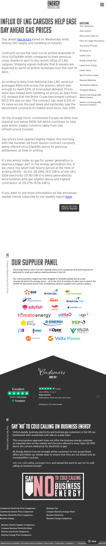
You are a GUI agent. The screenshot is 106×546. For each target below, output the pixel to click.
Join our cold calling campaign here (32, 463)
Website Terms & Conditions (10, 543)
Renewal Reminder (88, 80)
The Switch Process (88, 46)
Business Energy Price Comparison (16, 535)
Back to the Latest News (69, 207)
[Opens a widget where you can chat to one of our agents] (92, 541)
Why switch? (86, 31)
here (69, 196)
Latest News (85, 70)
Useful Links (85, 56)
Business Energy (7, 518)
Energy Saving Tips (88, 61)
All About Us (85, 51)
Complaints (69, 543)
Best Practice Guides (89, 75)
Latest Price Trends (88, 65)
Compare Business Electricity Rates (16, 528)
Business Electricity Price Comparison (16, 515)
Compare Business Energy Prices (61, 512)
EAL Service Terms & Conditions (32, 543)
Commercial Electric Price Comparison (16, 512)
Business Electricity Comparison (15, 532)
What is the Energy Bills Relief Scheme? (90, 96)
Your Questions (87, 26)
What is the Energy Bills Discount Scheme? (90, 103)
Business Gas (52, 508)
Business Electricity (55, 515)
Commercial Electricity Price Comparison (17, 508)
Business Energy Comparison (59, 518)
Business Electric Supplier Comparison (17, 525)
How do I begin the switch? (92, 41)
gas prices (24, 39)
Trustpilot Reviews (88, 90)
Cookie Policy (59, 543)
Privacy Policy (49, 543)
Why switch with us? (89, 36)
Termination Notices (89, 85)
